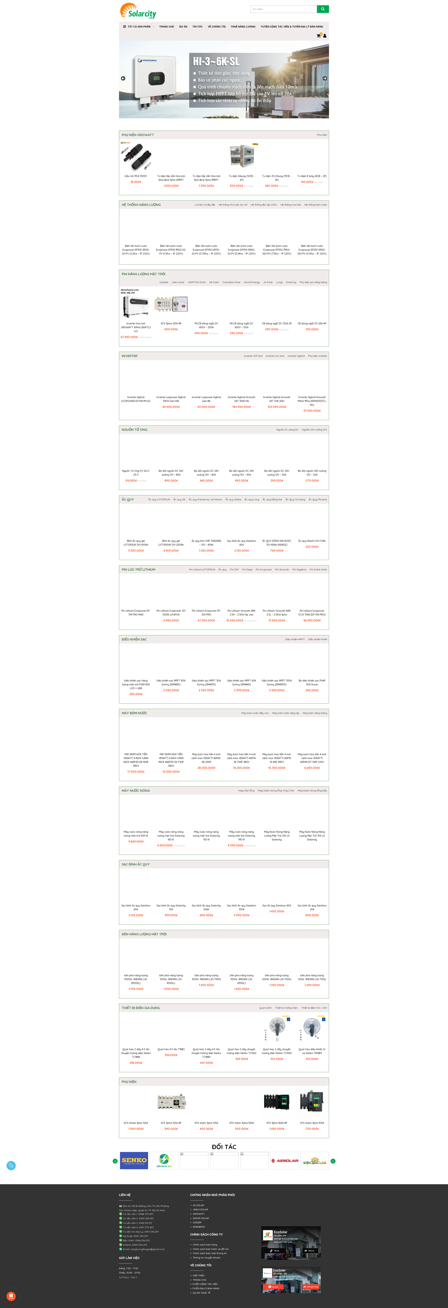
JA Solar (268, 282)
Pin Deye (247, 569)
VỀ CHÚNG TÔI (217, 26)
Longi (279, 282)
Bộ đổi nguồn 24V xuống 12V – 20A (312, 472)
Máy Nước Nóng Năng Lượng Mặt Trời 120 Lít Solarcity (277, 835)
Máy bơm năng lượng (315, 713)
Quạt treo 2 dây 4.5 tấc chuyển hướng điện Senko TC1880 (206, 1053)
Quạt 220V (265, 1007)
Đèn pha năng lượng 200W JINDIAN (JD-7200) (276, 977)
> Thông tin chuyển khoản (205, 1257)
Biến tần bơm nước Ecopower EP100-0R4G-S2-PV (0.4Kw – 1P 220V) (241, 249)
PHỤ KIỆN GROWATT (138, 135)
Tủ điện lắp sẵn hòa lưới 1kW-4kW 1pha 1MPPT (206, 178)
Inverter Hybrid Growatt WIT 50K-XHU (276, 399)
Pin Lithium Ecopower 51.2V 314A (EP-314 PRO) (312, 612)
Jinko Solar (178, 282)
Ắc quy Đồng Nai (272, 499)
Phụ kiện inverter (317, 355)
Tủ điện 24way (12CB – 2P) (242, 178)
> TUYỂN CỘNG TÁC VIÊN (204, 1284)
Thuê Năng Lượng (243, 26)
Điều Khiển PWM (317, 639)
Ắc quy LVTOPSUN (159, 499)
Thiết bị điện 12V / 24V (314, 1007)
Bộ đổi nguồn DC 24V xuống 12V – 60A (206, 472)
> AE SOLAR (197, 1205)
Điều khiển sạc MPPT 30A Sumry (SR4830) (206, 682)
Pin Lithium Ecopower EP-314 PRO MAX (135, 612)
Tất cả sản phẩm (139, 26)
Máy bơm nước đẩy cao (255, 713)
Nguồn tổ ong (134, 429)
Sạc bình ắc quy (136, 864)
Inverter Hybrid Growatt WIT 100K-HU (241, 399)
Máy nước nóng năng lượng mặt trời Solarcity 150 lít (206, 835)
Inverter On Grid (275, 355)
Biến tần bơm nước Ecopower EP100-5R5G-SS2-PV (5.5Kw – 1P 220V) (312, 249)
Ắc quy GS (179, 499)
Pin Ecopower (264, 569)
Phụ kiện (129, 1082)
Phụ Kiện (322, 134)
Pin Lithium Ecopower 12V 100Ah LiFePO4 (171, 612)
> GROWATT (197, 1213)
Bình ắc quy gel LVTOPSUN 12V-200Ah (171, 542)
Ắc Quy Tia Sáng (295, 499)
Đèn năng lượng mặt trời (144, 934)
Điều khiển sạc (134, 639)
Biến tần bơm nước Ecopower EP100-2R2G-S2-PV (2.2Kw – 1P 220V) (136, 249)
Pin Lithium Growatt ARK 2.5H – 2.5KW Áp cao (241, 612)
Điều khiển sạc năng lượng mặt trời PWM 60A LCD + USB (136, 684)
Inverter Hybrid (296, 355)
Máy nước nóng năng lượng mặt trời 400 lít (136, 833)
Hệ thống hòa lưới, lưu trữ (233, 204)
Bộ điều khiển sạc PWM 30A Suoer (312, 682)
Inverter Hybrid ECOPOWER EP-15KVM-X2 (135, 399)
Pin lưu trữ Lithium (138, 569)
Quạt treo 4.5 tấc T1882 (171, 1049)
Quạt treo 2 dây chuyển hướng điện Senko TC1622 (241, 1051)
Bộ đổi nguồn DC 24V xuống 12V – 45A (241, 472)
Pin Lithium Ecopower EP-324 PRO (206, 612)
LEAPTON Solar (197, 282)
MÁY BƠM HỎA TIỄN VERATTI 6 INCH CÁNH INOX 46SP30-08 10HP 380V (136, 760)
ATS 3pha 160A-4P (277, 1123)
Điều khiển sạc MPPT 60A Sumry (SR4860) (241, 682)
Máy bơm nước (134, 713)
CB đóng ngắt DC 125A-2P (277, 323)
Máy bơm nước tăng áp (285, 713)
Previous (123, 78)
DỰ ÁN (183, 26)
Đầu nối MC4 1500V (136, 176)
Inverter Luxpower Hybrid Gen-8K (206, 399)
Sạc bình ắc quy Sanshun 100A (241, 907)
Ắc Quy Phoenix (318, 499)
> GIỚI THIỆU (197, 1275)
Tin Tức (197, 26)
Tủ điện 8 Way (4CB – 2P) (312, 176)
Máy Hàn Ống (246, 790)
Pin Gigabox (299, 569)
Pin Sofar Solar (318, 569)
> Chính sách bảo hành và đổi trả (209, 1249)
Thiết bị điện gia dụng (141, 1008)
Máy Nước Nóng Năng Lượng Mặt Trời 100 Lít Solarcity (312, 835)
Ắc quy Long (252, 499)
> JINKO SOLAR (199, 1209)
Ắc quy (128, 499)
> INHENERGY (197, 1226)
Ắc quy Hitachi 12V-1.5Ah (312, 540)
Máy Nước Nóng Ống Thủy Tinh (276, 790)
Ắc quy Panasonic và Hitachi (205, 499)
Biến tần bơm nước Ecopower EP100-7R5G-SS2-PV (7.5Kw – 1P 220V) (276, 249)
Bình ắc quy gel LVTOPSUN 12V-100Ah (136, 542)
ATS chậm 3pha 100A (241, 1123)
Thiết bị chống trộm (286, 1007)
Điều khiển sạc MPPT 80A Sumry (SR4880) (171, 682)
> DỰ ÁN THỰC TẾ (200, 1292)
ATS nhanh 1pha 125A (136, 1123)
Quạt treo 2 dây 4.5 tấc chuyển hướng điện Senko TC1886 (136, 1053)
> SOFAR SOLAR (199, 1218)
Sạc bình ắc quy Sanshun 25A (312, 907)
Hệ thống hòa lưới (291, 204)
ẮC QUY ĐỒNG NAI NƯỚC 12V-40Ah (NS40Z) (276, 542)
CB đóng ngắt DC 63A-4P (312, 323)
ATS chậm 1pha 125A (206, 1123)
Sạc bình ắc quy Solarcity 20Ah (206, 907)
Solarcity (291, 282)
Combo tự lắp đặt (205, 204)
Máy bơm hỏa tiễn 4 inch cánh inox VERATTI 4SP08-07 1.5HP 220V (312, 758)
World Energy (252, 282)
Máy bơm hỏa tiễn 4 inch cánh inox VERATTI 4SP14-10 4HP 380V (277, 758)
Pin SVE (234, 569)
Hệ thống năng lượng (141, 205)
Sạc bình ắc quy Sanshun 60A (241, 542)
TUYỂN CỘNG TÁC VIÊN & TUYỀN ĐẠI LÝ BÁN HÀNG (292, 26)
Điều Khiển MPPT (295, 639)
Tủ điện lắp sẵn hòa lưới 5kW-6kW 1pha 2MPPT (171, 178)
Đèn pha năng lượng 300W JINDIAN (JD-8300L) (241, 979)
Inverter (129, 356)
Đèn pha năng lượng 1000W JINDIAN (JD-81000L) (136, 979)
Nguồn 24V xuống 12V (314, 429)
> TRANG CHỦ (198, 1279)
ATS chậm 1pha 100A (312, 1123)
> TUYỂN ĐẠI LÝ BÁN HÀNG (204, 1288)
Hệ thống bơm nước (315, 204)
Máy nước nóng (136, 790)
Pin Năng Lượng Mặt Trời (143, 274)
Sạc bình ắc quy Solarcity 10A (171, 907)
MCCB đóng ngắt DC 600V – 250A (206, 325)
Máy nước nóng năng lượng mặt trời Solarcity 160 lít (171, 835)
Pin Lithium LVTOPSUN (202, 569)
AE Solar (214, 282)
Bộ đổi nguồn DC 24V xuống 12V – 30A (276, 472)
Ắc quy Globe (233, 499)
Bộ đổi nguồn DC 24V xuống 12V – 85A (171, 472)
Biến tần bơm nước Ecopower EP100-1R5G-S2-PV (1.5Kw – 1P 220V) (171, 249)
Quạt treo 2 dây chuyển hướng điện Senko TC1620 (277, 1051)
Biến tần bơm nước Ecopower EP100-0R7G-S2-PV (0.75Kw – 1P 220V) (206, 249)
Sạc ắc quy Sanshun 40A (276, 905)
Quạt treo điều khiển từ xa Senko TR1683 (312, 1051)
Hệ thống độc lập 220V (264, 204)
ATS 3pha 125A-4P (171, 323)
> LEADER (195, 1222)
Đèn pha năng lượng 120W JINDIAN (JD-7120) (312, 977)
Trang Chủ (166, 26)
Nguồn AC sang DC (287, 429)
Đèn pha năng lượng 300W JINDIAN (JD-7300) (206, 977)
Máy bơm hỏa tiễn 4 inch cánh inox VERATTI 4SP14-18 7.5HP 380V (241, 758)
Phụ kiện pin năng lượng (313, 282)
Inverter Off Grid (253, 355)
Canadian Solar (231, 282)
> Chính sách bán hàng (203, 1244)
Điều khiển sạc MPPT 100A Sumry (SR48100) (277, 682)
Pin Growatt (282, 569)
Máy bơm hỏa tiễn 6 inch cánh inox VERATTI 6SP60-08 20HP (206, 758)
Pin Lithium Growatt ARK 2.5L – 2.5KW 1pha (277, 612)
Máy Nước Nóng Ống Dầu (312, 790)
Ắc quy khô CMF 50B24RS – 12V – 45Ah (206, 542)
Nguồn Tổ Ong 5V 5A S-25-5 (136, 472)
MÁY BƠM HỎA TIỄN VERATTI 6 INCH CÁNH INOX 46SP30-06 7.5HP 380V (171, 760)
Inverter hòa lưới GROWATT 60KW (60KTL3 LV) (136, 327)
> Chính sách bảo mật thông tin (208, 1253)
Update (163, 282)
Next (324, 78)
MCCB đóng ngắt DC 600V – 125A (241, 325)
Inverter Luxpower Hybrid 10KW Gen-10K (171, 399)
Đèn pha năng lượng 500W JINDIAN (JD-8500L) (171, 979)
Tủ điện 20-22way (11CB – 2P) (276, 178)
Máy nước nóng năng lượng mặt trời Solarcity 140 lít (241, 835)
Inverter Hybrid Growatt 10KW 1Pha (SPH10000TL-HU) (312, 401)
